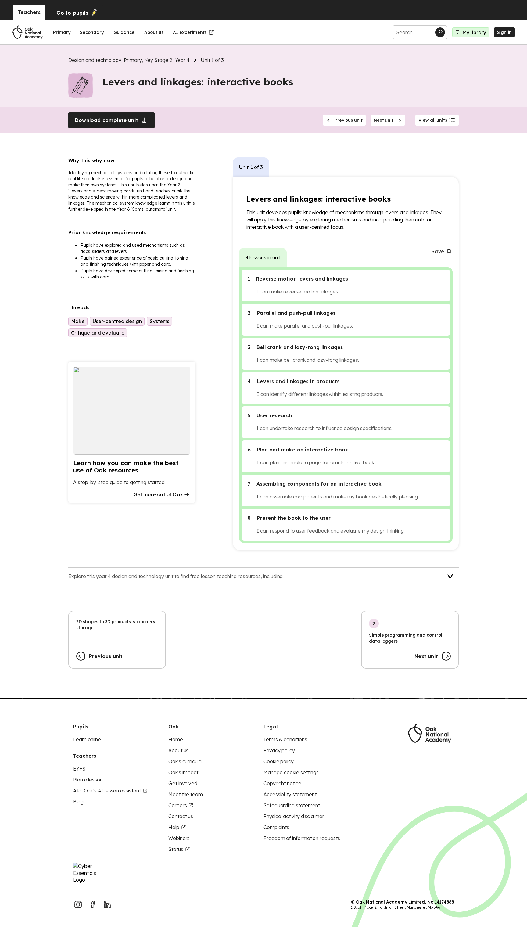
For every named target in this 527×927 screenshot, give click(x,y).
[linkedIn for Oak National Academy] (107, 904)
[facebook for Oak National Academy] (93, 904)
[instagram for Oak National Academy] (78, 904)
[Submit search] (440, 32)
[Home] (27, 32)
